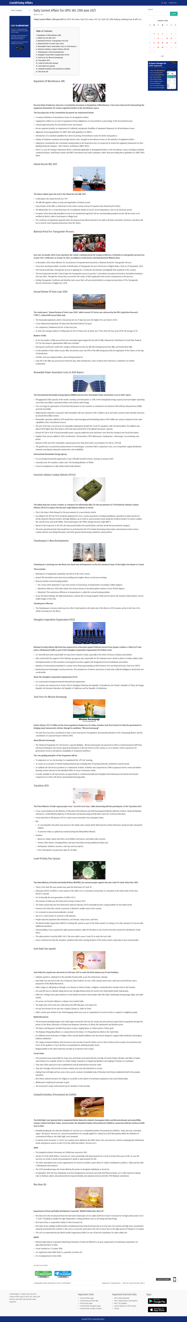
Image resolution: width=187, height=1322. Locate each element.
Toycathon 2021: (44, 60)
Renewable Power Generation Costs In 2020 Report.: (57, 46)
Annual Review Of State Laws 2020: (51, 44)
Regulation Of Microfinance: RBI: (49, 35)
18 (158, 43)
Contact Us (173, 3)
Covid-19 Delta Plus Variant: (48, 63)
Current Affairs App (86, 1298)
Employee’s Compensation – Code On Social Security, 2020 (122, 1283)
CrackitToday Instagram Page (90, 1306)
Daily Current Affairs (42, 1265)
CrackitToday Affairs (21, 3)
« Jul (162, 56)
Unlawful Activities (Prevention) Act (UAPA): (54, 69)
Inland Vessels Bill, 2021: (47, 38)
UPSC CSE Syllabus (120, 1303)
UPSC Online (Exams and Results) (125, 1301)
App (165, 3)
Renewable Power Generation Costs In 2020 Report (53, 1283)
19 (162, 43)
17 (154, 43)
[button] (175, 1279)
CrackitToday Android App (89, 1301)
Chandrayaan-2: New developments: (51, 52)
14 (171, 38)
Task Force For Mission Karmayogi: (50, 58)
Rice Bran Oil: (43, 72)
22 (175, 43)
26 (162, 47)
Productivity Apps (86, 1303)
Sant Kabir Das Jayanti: (46, 66)
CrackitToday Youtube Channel (91, 1308)
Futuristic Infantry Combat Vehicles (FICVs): (53, 49)
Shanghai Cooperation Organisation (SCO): (53, 55)
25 (158, 47)
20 (167, 43)
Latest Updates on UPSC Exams (125, 1306)
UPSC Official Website (121, 1298)
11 (158, 38)
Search (150, 9)
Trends (116, 1308)
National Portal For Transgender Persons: (53, 41)
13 (167, 38)
